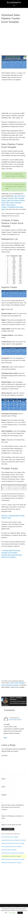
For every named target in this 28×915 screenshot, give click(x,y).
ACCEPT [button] (20, 912)
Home (12, 683)
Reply (5, 737)
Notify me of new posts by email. (11, 824)
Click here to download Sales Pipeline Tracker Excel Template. (15, 175)
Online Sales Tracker (7, 202)
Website (3, 795)
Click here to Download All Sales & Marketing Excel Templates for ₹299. (15, 186)
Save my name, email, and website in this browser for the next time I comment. (12, 807)
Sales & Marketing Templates (10, 685)
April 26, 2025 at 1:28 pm (15, 719)
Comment (4, 755)
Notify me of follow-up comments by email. (12, 817)
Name (3, 778)
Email (3, 786)
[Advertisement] (14, 39)
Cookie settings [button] (12, 912)
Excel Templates (20, 683)
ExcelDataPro (14, 2)
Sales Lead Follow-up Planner (16, 200)
